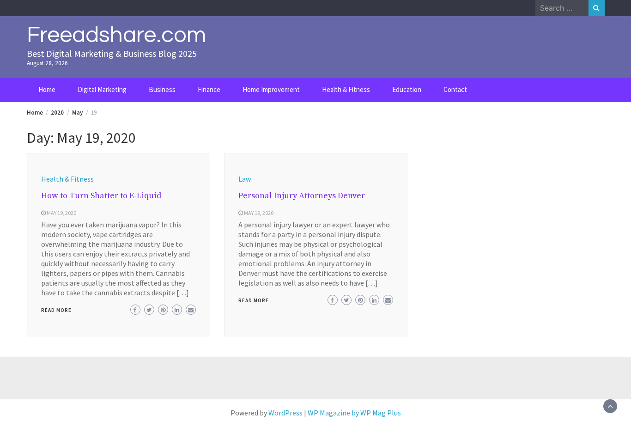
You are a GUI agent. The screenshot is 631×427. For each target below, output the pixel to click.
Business (162, 89)
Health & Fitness (346, 89)
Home (46, 89)
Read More (56, 310)
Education (406, 89)
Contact (455, 89)
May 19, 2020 (61, 212)
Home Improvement (271, 89)
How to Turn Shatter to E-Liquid (101, 195)
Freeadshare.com (116, 35)
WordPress (285, 412)
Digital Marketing (102, 89)
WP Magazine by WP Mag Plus (354, 412)
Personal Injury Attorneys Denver (301, 195)
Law (244, 178)
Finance (209, 89)
